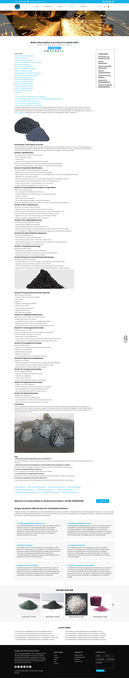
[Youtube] (110, 1)
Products (56, 657)
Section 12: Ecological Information (24, 81)
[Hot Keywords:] (104, 7)
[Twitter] (21, 667)
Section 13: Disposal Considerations (24, 83)
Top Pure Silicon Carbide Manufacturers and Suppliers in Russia (33, 631)
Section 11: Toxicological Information (24, 79)
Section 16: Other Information (23, 90)
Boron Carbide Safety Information (45, 489)
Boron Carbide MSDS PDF (74, 487)
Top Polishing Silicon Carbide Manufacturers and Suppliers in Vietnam (85, 635)
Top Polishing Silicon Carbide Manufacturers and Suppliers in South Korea (36, 637)
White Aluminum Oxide (76, 617)
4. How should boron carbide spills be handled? (28, 103)
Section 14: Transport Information (24, 86)
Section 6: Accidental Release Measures (25, 68)
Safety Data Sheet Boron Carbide (36, 487)
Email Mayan (102, 501)
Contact (56, 663)
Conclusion (18, 92)
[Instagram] (113, 1)
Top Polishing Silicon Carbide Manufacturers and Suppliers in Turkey (35, 635)
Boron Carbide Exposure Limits (70, 492)
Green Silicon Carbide (29, 617)
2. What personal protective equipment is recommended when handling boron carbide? (39, 98)
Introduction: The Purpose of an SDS (24, 56)
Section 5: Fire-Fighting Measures (24, 66)
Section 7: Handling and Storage (23, 71)
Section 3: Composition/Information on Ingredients (28, 62)
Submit (100, 670)
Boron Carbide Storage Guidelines (50, 492)
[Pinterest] (30, 667)
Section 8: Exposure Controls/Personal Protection (28, 73)
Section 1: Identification (21, 58)
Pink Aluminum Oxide (100, 617)
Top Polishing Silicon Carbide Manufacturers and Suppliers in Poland (35, 639)
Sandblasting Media (80, 657)
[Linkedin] (107, 1)
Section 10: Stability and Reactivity (24, 77)
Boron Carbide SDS (20, 487)
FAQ (16, 94)
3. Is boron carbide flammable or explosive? (27, 101)
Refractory (77, 659)
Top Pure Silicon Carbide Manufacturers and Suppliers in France (83, 631)
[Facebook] (104, 1)
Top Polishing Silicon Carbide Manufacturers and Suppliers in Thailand (85, 633)
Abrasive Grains (79, 655)
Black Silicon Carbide (52, 617)
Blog (55, 661)
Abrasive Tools (78, 661)
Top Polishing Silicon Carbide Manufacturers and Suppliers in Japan (84, 637)
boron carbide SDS (20, 112)
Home (55, 655)
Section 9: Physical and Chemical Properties (26, 75)
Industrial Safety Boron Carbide (65, 489)
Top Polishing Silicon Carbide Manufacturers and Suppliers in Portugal (85, 639)
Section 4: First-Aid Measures (22, 64)
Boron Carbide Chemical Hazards (56, 487)
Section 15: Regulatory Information (24, 88)
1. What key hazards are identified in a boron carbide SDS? (31, 96)
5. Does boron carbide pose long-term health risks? (29, 105)
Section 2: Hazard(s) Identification (24, 60)
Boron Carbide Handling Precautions (24, 489)
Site (71, 45)
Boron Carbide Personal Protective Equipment (27, 492)
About (55, 659)
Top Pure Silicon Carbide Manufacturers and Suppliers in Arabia (33, 633)
